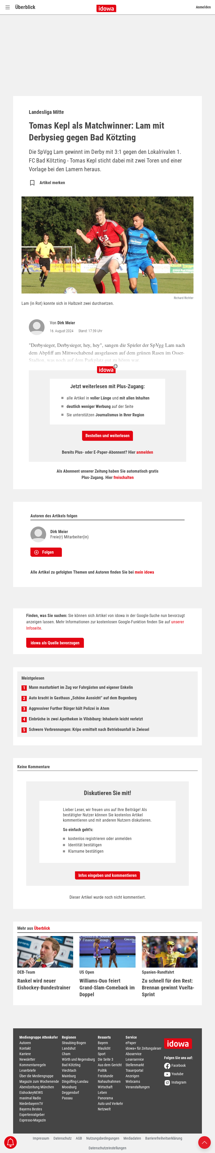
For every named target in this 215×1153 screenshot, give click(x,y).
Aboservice (134, 1054)
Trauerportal (134, 1070)
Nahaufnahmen (109, 1081)
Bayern (103, 1043)
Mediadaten (132, 1138)
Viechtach (69, 1070)
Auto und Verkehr (110, 1103)
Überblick (25, 7)
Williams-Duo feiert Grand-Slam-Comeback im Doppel (107, 988)
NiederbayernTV (31, 1103)
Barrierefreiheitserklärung (163, 1138)
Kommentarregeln (32, 1065)
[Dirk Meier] (38, 327)
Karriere (25, 1054)
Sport (101, 1054)
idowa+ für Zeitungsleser (143, 1048)
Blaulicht (104, 1048)
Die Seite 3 (105, 1059)
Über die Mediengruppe (36, 1076)
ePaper (131, 1043)
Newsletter (27, 1059)
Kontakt (25, 1048)
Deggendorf (70, 1092)
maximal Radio (30, 1098)
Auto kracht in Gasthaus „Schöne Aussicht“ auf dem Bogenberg (83, 697)
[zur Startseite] (180, 1042)
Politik (102, 1070)
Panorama (105, 1098)
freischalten (124, 477)
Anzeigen (132, 1076)
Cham (66, 1054)
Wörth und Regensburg (78, 1059)
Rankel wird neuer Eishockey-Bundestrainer (44, 984)
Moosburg (69, 1087)
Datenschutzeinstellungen (107, 1148)
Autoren (25, 1043)
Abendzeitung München (36, 1087)
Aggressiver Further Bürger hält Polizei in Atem (69, 708)
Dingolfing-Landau (75, 1081)
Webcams (133, 1081)
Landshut (69, 1048)
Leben (102, 1092)
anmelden (144, 452)
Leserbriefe (27, 1070)
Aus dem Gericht (110, 1065)
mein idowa (144, 572)
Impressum (41, 1138)
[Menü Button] (7, 7)
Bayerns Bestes (30, 1109)
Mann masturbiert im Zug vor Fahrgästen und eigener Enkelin (81, 687)
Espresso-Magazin (32, 1120)
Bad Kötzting (71, 1065)
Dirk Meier (66, 322)
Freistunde (105, 1076)
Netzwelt (104, 1109)
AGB (79, 1138)
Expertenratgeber (32, 1114)
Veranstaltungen (138, 1087)
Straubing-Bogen (74, 1043)
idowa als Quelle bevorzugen (55, 642)
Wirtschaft (105, 1087)
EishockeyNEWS (31, 1092)
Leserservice (135, 1059)
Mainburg (69, 1076)
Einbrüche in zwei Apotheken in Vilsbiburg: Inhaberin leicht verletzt (86, 718)
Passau (67, 1098)
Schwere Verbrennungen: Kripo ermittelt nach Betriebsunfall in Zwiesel (89, 729)
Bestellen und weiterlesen (107, 435)
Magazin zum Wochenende (39, 1081)
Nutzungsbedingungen (102, 1138)
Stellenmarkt (135, 1065)
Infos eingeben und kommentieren (107, 875)
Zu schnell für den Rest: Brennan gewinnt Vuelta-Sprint (168, 988)
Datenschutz (62, 1138)
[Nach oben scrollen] (204, 1142)
